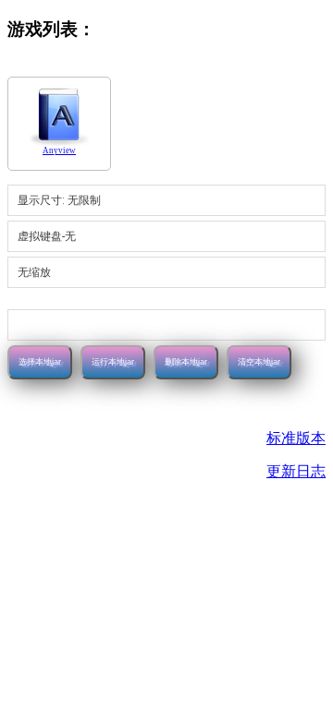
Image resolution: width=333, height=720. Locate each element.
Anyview (59, 150)
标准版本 (296, 438)
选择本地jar (39, 361)
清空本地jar (259, 361)
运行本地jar (113, 361)
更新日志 (296, 471)
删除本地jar (186, 361)
